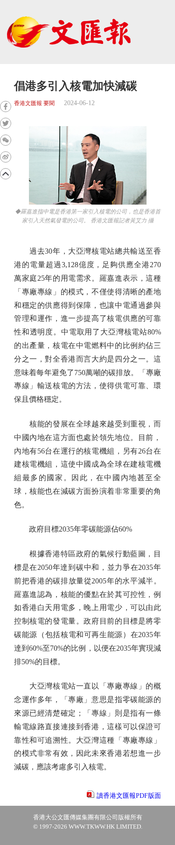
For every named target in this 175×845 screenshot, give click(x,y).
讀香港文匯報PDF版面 (129, 795)
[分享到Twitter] (5, 123)
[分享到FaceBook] (5, 106)
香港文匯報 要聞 (34, 103)
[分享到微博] (5, 157)
